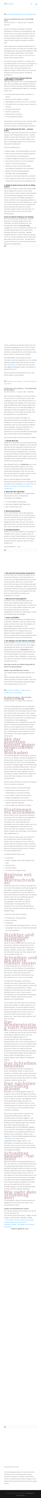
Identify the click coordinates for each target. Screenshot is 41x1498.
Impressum (30, 1493)
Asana (13, 1138)
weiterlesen (8, 1261)
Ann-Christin (11, 22)
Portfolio (30, 22)
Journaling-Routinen (28, 55)
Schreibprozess (20, 977)
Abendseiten (11, 365)
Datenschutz (20, 1495)
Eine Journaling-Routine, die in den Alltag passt (18, 20)
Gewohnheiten (14, 55)
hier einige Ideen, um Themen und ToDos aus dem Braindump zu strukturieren (20, 486)
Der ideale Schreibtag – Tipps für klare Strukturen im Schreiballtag (17, 698)
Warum (21, 81)
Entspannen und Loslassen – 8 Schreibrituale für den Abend (20, 389)
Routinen (7, 25)
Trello (6, 1138)
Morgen (32, 362)
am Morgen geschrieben (22, 643)
